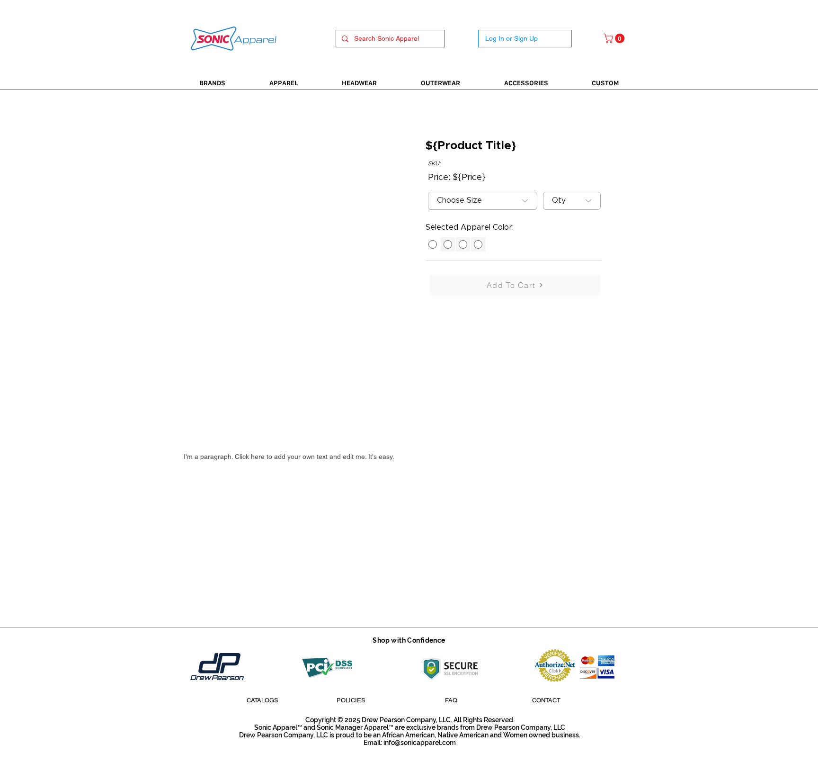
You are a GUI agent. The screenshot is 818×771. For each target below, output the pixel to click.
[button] (615, 38)
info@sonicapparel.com (419, 742)
